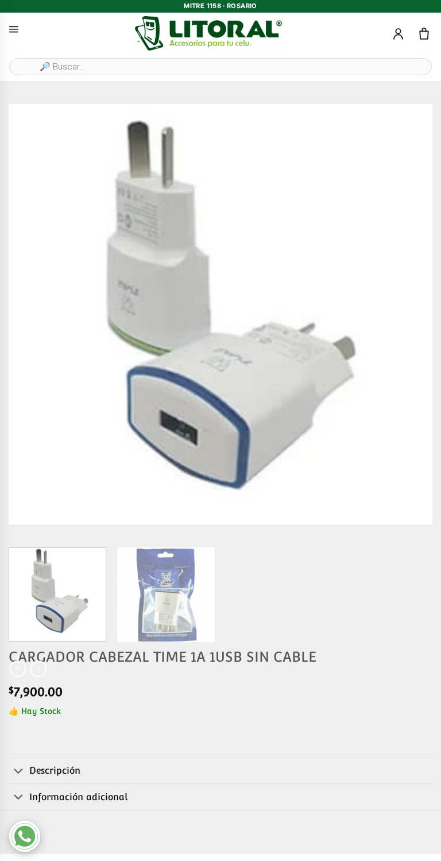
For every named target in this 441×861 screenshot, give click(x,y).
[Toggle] (19, 772)
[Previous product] (38, 669)
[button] (22, 511)
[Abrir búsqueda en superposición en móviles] (220, 67)
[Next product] (18, 669)
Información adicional (78, 796)
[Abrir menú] (14, 29)
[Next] (409, 314)
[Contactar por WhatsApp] (24, 836)
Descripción (54, 770)
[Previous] (31, 314)
